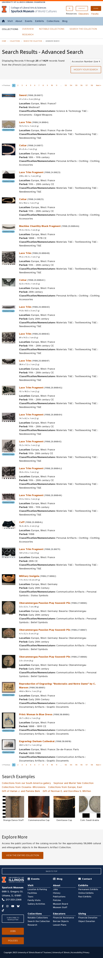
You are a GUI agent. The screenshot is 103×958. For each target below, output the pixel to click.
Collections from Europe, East (65, 787)
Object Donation (86, 921)
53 (66, 85)
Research (28, 34)
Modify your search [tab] (86, 69)
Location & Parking (37, 889)
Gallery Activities (36, 903)
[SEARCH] (69, 8)
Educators (84, 13)
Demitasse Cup (64, 820)
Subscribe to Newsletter (13, 919)
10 (52, 85)
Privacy (86, 952)
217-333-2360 (13, 899)
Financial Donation (87, 917)
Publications (59, 896)
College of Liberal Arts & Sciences (28, 7)
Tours (30, 896)
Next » (98, 85)
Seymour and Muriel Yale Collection (73, 783)
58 (92, 85)
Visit (10, 21)
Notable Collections (51, 29)
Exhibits (39, 21)
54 (71, 85)
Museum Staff (60, 907)
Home (4, 41)
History (56, 893)
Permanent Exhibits (88, 889)
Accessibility (76, 952)
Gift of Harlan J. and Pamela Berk (21, 791)
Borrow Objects (61, 921)
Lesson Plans (59, 924)
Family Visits (34, 900)
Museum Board (60, 903)
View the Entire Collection (22, 855)
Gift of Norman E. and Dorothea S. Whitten (67, 791)
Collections (53, 21)
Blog (64, 21)
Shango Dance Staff (13, 820)
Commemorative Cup (38, 820)
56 (82, 85)
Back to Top (51, 871)
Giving (95, 8)
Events (28, 21)
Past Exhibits (84, 896)
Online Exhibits (86, 893)
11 (56, 85)
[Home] (3, 21)
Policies (57, 900)
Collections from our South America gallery (26, 783)
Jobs (55, 889)
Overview (28, 29)
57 (87, 85)
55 (76, 85)
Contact (82, 8)
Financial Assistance (63, 917)
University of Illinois (61, 952)
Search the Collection (83, 29)
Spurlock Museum (12, 887)
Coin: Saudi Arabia (89, 820)
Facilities (32, 893)
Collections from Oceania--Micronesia (23, 787)
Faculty (94, 13)
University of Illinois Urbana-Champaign (23, 2)
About (18, 21)
